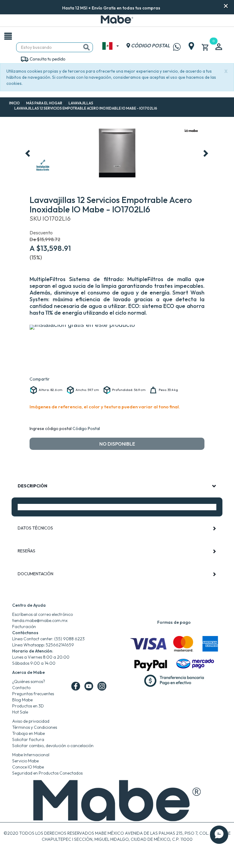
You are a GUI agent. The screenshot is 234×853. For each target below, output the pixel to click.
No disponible (117, 444)
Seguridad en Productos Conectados (47, 773)
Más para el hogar (44, 103)
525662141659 (60, 645)
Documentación (35, 573)
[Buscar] (86, 47)
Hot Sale (20, 712)
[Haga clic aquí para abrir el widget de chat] (219, 835)
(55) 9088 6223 (69, 639)
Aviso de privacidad (30, 721)
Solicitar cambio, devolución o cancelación (53, 745)
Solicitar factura (28, 739)
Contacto (21, 687)
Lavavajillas (81, 103)
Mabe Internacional (30, 754)
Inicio (14, 103)
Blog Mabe (22, 700)
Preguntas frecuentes (33, 693)
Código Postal (86, 428)
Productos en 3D (28, 706)
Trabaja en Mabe (28, 733)
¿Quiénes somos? (28, 681)
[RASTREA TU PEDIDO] (42, 58)
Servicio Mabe (25, 761)
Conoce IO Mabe (28, 767)
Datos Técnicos (35, 528)
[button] (168, 7)
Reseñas (26, 551)
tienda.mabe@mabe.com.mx (40, 620)
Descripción (32, 486)
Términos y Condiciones (34, 727)
